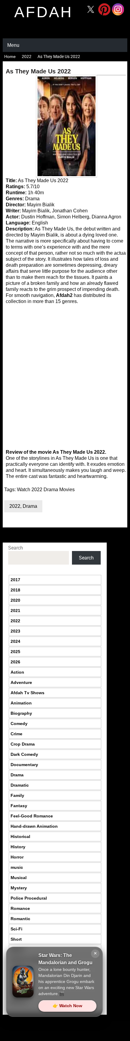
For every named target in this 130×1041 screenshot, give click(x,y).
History (18, 846)
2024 (15, 641)
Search (15, 548)
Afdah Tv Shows (27, 692)
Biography (21, 713)
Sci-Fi (16, 929)
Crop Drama (23, 744)
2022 (26, 56)
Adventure (21, 682)
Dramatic (20, 785)
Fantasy (19, 805)
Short (16, 939)
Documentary (24, 764)
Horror (17, 857)
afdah (43, 12)
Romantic (20, 918)
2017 (15, 579)
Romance (20, 908)
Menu (13, 45)
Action (17, 672)
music (17, 867)
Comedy (19, 723)
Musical (19, 877)
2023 (15, 631)
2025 (15, 651)
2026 (15, 661)
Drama (30, 506)
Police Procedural (29, 898)
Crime (16, 733)
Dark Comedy (24, 754)
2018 (15, 590)
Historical (20, 836)
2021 (15, 610)
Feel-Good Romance (32, 816)
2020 (15, 600)
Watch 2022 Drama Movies (46, 489)
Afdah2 (64, 295)
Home (10, 56)
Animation (21, 703)
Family (17, 795)
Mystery (19, 887)
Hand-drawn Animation (34, 826)
